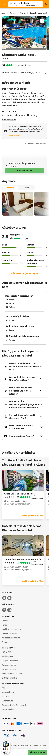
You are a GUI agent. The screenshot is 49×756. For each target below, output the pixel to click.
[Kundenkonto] (46, 4)
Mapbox (30, 144)
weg (3, 13)
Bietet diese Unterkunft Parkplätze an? (21, 427)
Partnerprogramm (9, 669)
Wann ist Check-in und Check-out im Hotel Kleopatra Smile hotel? (24, 366)
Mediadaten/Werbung (11, 638)
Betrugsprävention (9, 678)
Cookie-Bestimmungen (11, 629)
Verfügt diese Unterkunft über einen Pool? (22, 416)
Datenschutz (7, 701)
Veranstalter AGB (9, 692)
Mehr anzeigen (14, 135)
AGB (4, 688)
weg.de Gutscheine (10, 661)
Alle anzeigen (9, 119)
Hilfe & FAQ (6, 652)
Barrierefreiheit (8, 709)
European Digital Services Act (14, 705)
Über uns (5, 621)
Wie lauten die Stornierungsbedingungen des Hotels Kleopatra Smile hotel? (24, 404)
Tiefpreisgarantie (9, 665)
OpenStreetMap (41, 144)
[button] (24, 33)
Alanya (22, 13)
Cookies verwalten (9, 633)
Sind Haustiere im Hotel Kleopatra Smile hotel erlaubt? (21, 390)
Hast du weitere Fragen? (21, 436)
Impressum (6, 696)
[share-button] (42, 21)
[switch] (5, 752)
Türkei (12, 13)
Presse (5, 642)
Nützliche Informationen (12, 674)
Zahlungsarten (8, 656)
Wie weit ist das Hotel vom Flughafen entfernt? (22, 378)
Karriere (5, 625)
